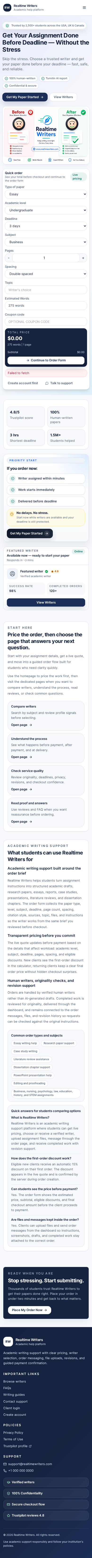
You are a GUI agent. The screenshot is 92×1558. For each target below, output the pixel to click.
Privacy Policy (13, 1432)
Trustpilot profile (15, 1446)
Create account (14, 1414)
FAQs (7, 1388)
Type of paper (15, 187)
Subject (10, 235)
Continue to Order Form (48, 360)
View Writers (63, 97)
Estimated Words (17, 298)
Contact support (15, 1401)
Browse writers (14, 1381)
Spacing (11, 266)
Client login (11, 1408)
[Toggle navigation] (84, 7)
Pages (9, 250)
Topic (9, 282)
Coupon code (14, 314)
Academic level (15, 203)
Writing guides (14, 1394)
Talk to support (61, 383)
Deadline (11, 219)
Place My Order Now (27, 1310)
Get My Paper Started (22, 97)
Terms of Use (13, 1439)
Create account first (23, 383)
